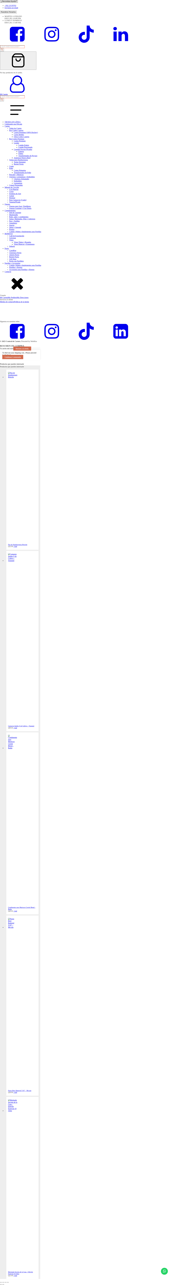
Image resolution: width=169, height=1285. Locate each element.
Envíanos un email (11, 8)
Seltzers (12, 246)
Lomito (16, 143)
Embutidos (18, 181)
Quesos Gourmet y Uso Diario (20, 208)
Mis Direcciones (23, 297)
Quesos (7, 204)
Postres (11, 229)
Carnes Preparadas (16, 185)
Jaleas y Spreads (15, 227)
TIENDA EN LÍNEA (13, 122)
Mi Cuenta (4, 297)
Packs (7, 248)
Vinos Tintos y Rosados (22, 242)
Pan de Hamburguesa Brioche (17, 545)
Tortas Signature (20, 162)
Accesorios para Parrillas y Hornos (21, 270)
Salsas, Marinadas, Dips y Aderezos (22, 219)
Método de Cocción (12, 187)
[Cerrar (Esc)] (8, 1282)
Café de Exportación (16, 236)
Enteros (21, 151)
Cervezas (12, 238)
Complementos (10, 210)
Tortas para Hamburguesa (18, 160)
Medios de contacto (7, 302)
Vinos (11, 240)
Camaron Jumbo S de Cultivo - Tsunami (21, 726)
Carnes (7, 126)
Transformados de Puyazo (27, 156)
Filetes (20, 154)
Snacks (11, 225)
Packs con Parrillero (16, 261)
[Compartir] (5, 1282)
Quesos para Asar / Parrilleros (20, 206)
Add (15, 546)
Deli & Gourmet (15, 213)
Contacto (8, 272)
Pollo (11, 168)
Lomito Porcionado (25, 147)
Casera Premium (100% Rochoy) (26, 132)
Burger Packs (19, 164)
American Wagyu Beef (22, 158)
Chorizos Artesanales (21, 179)
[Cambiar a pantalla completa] (3, 1282)
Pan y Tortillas (14, 221)
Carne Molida (19, 135)
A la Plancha (13, 189)
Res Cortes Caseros (16, 130)
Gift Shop (12, 259)
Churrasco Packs (15, 253)
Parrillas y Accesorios (12, 263)
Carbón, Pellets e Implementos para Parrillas (25, 232)
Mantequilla (13, 215)
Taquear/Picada (14, 202)
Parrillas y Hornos (15, 267)
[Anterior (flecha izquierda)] (1, 1284)
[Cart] (18, 60)
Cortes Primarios (20, 170)
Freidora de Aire (15, 194)
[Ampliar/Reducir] (1, 1282)
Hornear (12, 198)
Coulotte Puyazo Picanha (23, 149)
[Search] (2, 49)
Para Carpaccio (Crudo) (17, 200)
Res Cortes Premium (16, 139)
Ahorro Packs (14, 255)
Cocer (11, 191)
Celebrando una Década (13, 124)
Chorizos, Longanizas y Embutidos (22, 177)
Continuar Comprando (13, 357)
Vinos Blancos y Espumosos (24, 244)
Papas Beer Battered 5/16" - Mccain (19, 1091)
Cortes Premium (20, 141)
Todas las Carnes (15, 128)
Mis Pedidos (12, 297)
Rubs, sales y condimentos (18, 217)
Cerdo (11, 166)
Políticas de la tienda (21, 302)
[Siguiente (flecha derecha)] (3, 1284)
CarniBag (12, 250)
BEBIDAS (9, 234)
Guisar (11, 196)
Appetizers (13, 223)
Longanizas (18, 183)
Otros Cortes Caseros (21, 137)
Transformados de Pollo (22, 173)
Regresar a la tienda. (22, 348)
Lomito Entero (23, 145)
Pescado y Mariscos (16, 175)
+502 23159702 (10, 6)
